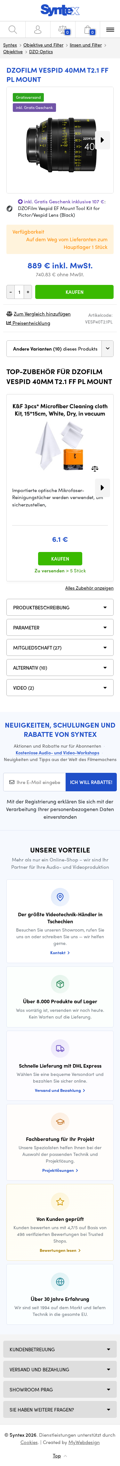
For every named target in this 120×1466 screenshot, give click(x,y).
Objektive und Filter (43, 44)
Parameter (26, 627)
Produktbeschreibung (41, 607)
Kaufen (75, 291)
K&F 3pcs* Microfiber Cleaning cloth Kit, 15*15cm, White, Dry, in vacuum (60, 409)
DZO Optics (41, 51)
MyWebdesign (84, 1442)
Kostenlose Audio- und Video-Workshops (57, 752)
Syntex (10, 44)
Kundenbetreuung (32, 1349)
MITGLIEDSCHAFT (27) (37, 647)
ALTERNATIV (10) (30, 667)
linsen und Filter (86, 44)
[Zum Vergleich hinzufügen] (95, 468)
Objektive (13, 51)
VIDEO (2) (23, 687)
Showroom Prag (31, 1389)
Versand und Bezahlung (39, 1369)
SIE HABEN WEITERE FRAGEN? (42, 1409)
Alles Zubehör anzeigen (89, 587)
